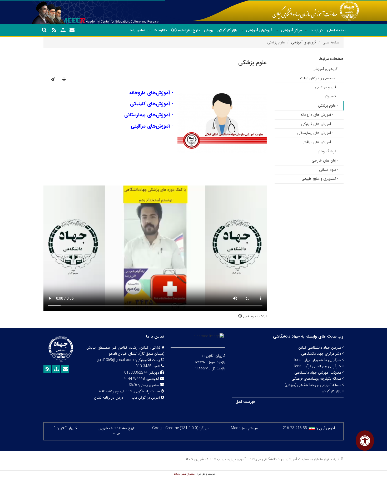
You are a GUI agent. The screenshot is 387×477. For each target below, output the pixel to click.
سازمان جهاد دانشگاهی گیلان (320, 347)
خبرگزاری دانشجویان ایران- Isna (318, 360)
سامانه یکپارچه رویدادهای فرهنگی (316, 378)
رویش (208, 30)
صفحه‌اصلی (331, 42)
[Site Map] (63, 30)
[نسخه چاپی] (64, 79)
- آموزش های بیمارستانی (315, 133)
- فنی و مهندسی (326, 87)
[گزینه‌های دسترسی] (365, 440)
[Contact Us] (72, 30)
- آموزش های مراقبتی (317, 142)
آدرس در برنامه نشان (109, 397)
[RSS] (54, 30)
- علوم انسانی (328, 170)
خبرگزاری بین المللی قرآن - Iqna (318, 366)
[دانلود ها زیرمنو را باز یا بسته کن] (149, 30)
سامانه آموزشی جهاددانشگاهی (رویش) (313, 385)
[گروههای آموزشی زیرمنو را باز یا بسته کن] (241, 30)
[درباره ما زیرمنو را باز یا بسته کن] (306, 30)
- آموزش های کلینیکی (317, 124)
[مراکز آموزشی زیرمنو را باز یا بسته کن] (277, 30)
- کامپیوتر (331, 96)
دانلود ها (160, 30)
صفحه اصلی (336, 30)
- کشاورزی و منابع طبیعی (320, 179)
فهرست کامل (245, 402)
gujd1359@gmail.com (115, 360)
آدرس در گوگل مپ (146, 397)
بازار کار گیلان (227, 30)
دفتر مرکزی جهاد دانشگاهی (321, 354)
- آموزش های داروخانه (316, 115)
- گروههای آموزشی (326, 69)
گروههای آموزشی (259, 30)
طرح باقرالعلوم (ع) (185, 30)
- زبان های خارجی (325, 160)
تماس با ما (137, 30)
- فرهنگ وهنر (328, 151)
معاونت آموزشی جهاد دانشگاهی (318, 372)
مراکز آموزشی (291, 30)
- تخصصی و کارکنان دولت (319, 78)
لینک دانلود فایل (254, 316)
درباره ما (317, 30)
